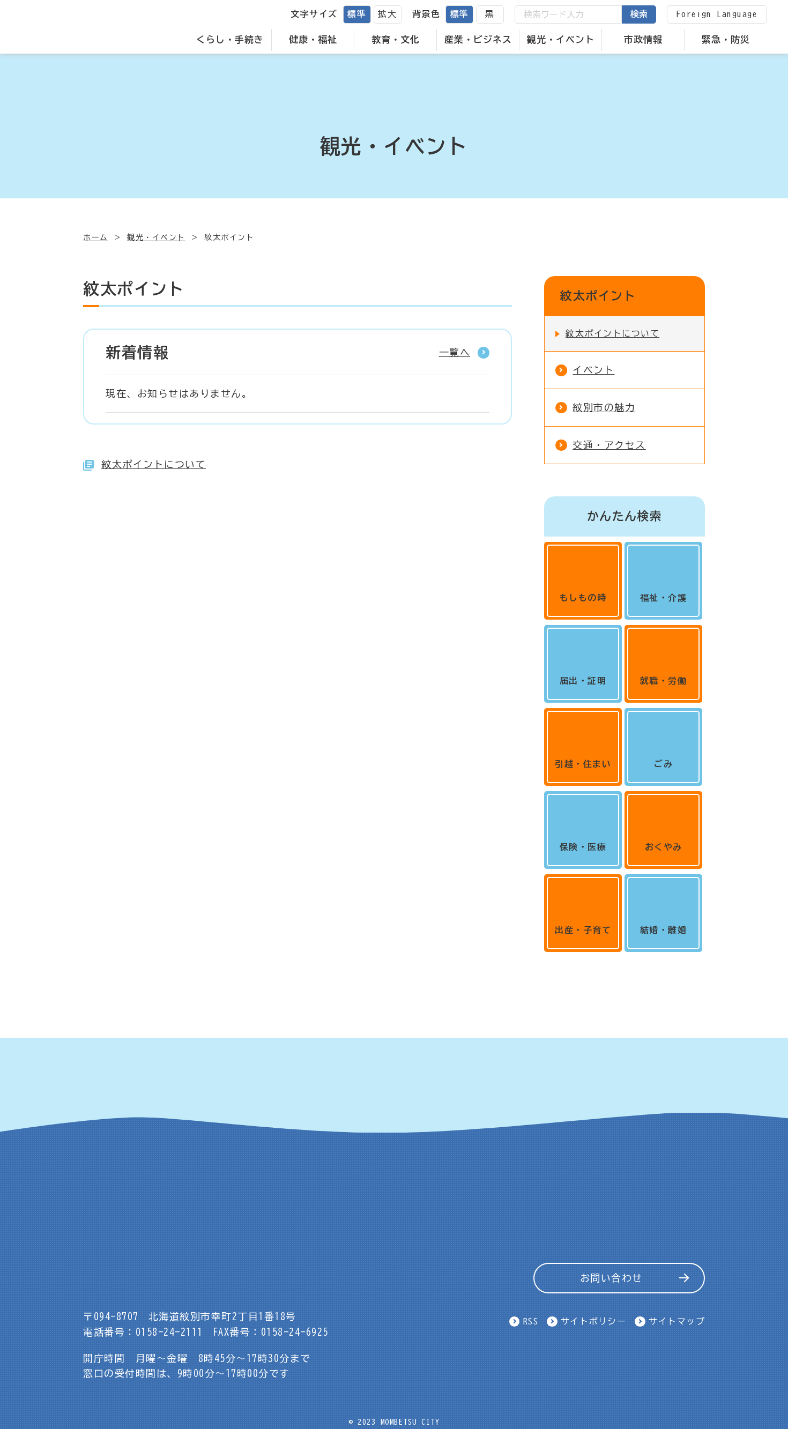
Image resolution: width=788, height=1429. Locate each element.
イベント (593, 370)
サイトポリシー (594, 1321)
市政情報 (643, 39)
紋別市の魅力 (604, 407)
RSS (531, 1321)
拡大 (387, 14)
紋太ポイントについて (153, 464)
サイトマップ (677, 1321)
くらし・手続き (230, 39)
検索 (639, 14)
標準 (356, 14)
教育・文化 (395, 39)
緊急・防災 (726, 39)
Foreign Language (716, 14)
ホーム (95, 237)
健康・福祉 (313, 39)
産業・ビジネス (478, 39)
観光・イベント (560, 39)
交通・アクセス (609, 445)
